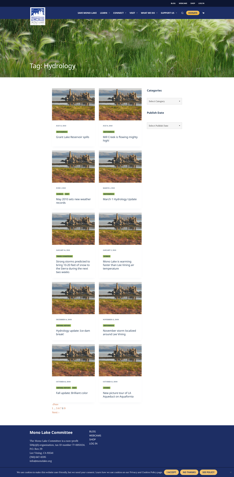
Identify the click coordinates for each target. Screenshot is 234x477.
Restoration (62, 132)
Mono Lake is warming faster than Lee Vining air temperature (118, 265)
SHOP (193, 3)
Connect (118, 12)
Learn (103, 12)
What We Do (148, 12)
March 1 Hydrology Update (120, 199)
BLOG (173, 3)
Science (60, 194)
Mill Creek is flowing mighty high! (120, 138)
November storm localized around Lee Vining (119, 332)
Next (55, 412)
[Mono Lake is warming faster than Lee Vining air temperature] (120, 229)
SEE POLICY (208, 472)
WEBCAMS (183, 3)
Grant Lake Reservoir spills (72, 137)
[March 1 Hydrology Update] (120, 166)
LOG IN (201, 3)
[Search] (182, 13)
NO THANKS (189, 472)
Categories (154, 90)
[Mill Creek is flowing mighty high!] (120, 104)
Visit (132, 12)
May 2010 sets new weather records (73, 201)
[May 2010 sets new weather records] (73, 166)
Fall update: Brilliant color (72, 393)
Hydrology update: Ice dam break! (73, 332)
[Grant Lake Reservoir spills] (73, 104)
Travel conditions (64, 256)
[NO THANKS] (230, 472)
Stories (107, 388)
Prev (55, 404)
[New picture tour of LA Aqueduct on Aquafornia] (120, 360)
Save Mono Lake (87, 12)
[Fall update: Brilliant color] (73, 360)
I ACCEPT (171, 472)
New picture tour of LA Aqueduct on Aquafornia (118, 394)
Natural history (63, 325)
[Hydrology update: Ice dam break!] (73, 298)
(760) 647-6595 (38, 457)
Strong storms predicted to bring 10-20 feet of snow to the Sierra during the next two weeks (73, 267)
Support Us (167, 12)
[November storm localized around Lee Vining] (120, 298)
